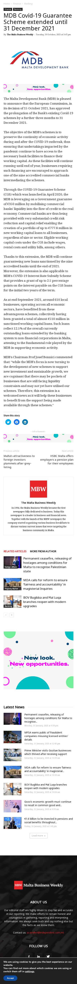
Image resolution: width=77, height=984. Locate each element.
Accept (10, 978)
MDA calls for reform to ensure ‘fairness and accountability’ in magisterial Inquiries (45, 584)
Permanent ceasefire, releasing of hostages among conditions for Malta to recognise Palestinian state (47, 564)
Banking (28, 3)
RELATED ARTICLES (15, 551)
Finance (17, 3)
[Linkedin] (38, 956)
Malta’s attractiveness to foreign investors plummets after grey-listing (19, 461)
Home (7, 3)
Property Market (11, 588)
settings (29, 971)
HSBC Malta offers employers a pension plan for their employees (56, 459)
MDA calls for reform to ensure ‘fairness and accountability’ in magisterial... (47, 769)
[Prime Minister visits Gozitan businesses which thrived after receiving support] (12, 755)
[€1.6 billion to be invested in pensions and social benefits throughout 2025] (12, 823)
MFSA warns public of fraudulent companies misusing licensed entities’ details (46, 736)
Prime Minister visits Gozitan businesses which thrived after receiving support (47, 752)
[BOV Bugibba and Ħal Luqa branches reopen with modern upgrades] (12, 601)
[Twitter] (48, 956)
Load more (37, 835)
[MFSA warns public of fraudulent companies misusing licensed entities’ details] (12, 737)
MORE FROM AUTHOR (43, 551)
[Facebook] (28, 956)
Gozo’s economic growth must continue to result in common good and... (47, 803)
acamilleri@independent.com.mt (45, 932)
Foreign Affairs (11, 567)
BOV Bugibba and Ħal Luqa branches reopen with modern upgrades (44, 601)
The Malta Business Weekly (20, 34)
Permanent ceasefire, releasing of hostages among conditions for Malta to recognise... (48, 718)
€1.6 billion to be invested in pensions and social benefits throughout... (48, 820)
